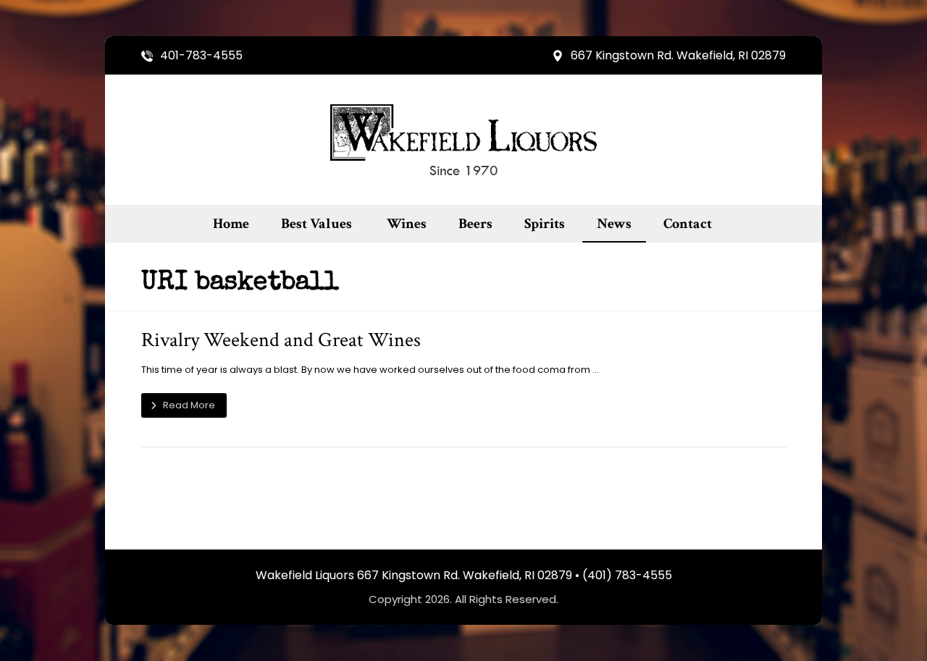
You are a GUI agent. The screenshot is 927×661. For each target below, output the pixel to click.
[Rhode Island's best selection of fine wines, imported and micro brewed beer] (463, 140)
